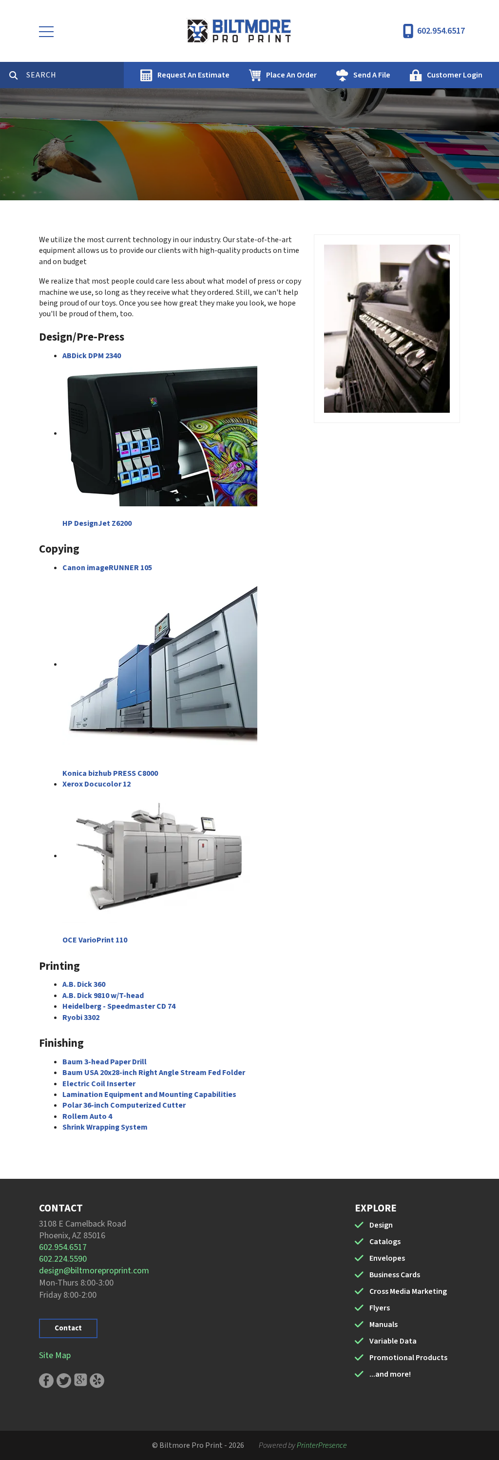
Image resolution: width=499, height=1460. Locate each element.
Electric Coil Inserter (98, 1083)
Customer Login (454, 75)
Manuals (383, 1324)
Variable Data (393, 1341)
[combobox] (75, 75)
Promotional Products (408, 1357)
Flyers (379, 1308)
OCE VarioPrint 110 (94, 940)
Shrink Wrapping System (105, 1127)
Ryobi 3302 (80, 1017)
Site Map (55, 1355)
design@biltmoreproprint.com (94, 1271)
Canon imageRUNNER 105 (107, 567)
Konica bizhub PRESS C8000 (110, 773)
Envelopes (387, 1258)
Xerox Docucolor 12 (96, 784)
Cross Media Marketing (408, 1291)
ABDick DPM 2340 (91, 355)
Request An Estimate (193, 75)
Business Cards (394, 1274)
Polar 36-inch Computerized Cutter (124, 1105)
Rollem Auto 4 (87, 1116)
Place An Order (291, 75)
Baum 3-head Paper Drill (104, 1062)
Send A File (371, 75)
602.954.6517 (441, 31)
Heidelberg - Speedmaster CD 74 (118, 1006)
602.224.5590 (63, 1259)
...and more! (390, 1374)
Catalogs (385, 1241)
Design (381, 1225)
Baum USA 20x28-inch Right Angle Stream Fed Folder (153, 1072)
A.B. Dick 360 (83, 984)
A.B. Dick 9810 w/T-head (103, 995)
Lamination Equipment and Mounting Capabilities (149, 1094)
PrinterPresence (322, 1445)
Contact (68, 1328)
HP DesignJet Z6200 (97, 523)
